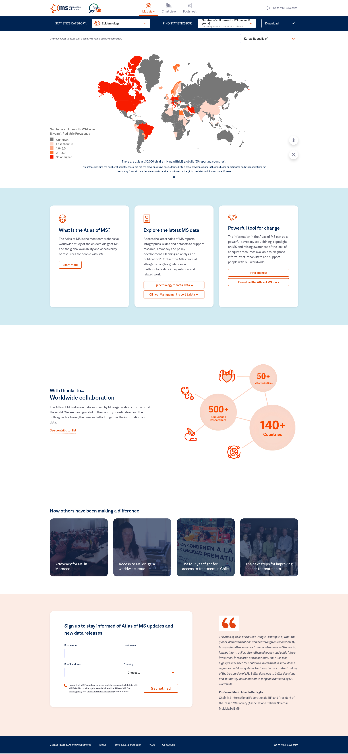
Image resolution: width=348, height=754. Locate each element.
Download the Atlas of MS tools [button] (258, 282)
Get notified (161, 688)
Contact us (168, 744)
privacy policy (75, 691)
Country (128, 664)
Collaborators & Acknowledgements (70, 744)
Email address (72, 664)
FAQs (152, 744)
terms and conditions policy (100, 691)
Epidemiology (110, 23)
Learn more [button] (70, 265)
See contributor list (63, 430)
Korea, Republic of (256, 38)
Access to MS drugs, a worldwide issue (137, 566)
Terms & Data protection (127, 744)
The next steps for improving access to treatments (269, 566)
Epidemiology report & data (172, 285)
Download (272, 23)
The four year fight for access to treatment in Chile (205, 566)
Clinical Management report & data (172, 294)
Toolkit (102, 744)
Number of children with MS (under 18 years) (226, 23)
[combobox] (151, 672)
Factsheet (189, 11)
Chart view (169, 11)
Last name (130, 645)
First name (70, 645)
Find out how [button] (258, 273)
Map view (148, 11)
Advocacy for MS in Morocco (71, 566)
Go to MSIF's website (285, 8)
